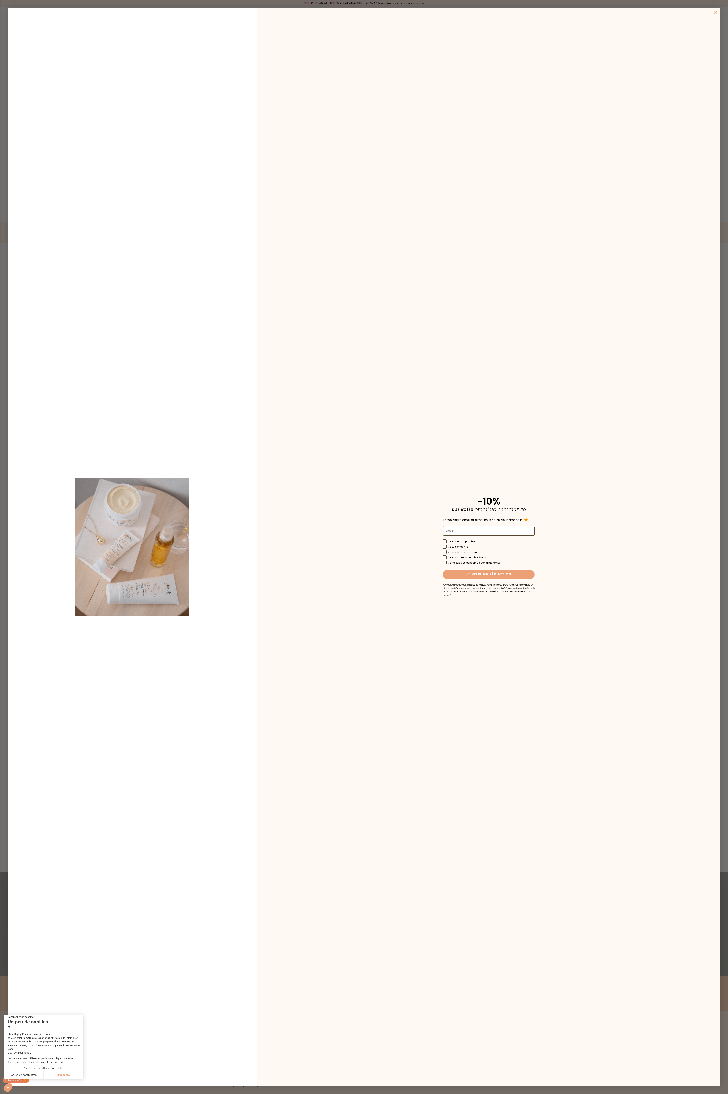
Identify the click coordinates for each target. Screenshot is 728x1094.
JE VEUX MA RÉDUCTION (488, 574)
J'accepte (63, 1074)
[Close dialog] (715, 12)
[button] (8, 1087)
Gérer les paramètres (24, 1074)
